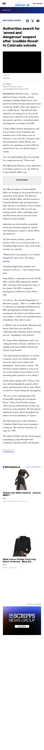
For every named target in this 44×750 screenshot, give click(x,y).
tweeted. (6, 261)
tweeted (15, 303)
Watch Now (37, 3)
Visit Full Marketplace (33, 467)
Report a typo (8, 451)
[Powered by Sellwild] (37, 604)
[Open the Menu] (4, 3)
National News (12, 20)
